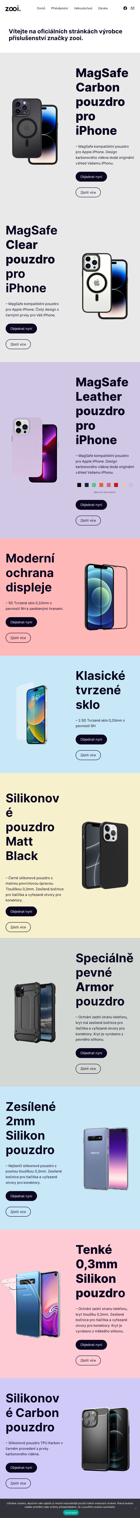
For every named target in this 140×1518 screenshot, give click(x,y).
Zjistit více (88, 192)
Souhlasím (71, 1512)
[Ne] (135, 1508)
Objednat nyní (91, 177)
